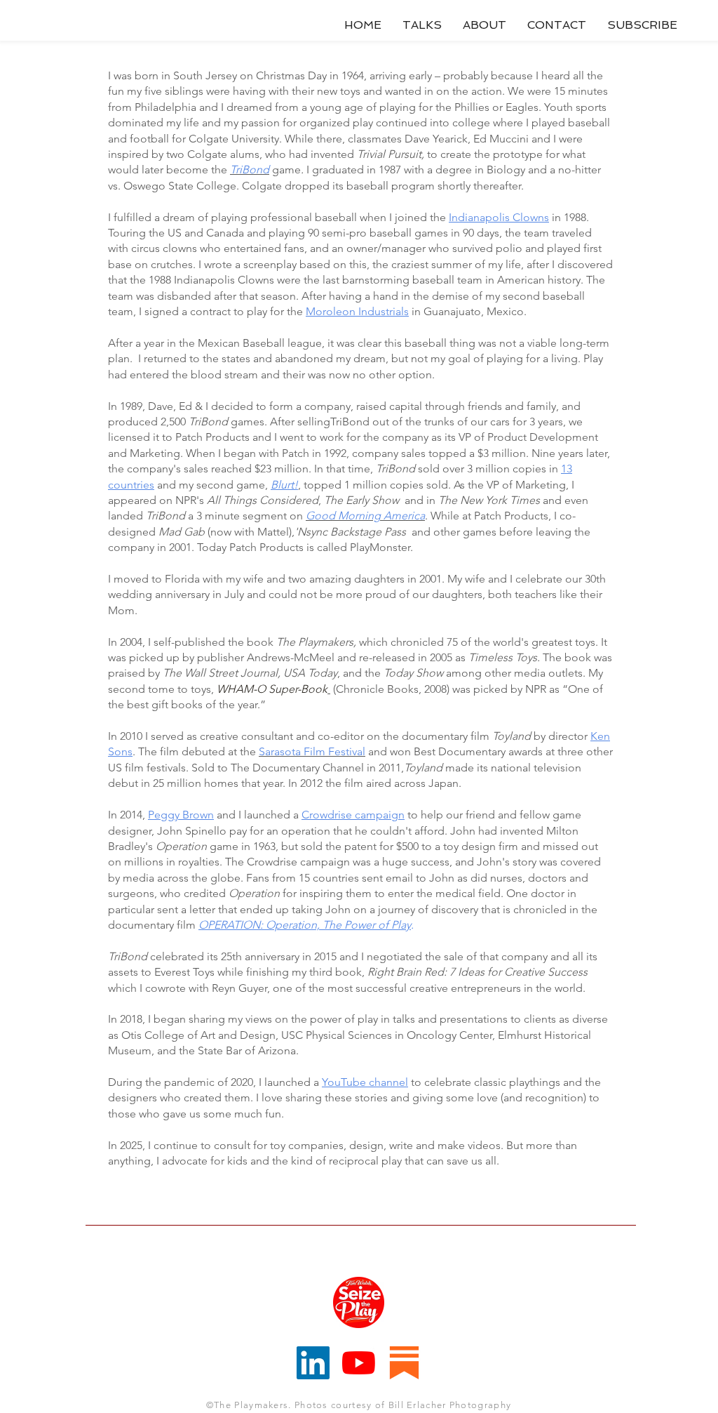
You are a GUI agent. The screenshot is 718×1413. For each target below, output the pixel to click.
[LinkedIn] (313, 1362)
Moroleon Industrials (357, 311)
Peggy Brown (181, 814)
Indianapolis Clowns (499, 217)
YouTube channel (365, 1082)
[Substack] (404, 1362)
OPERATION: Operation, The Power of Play (304, 924)
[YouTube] (358, 1362)
